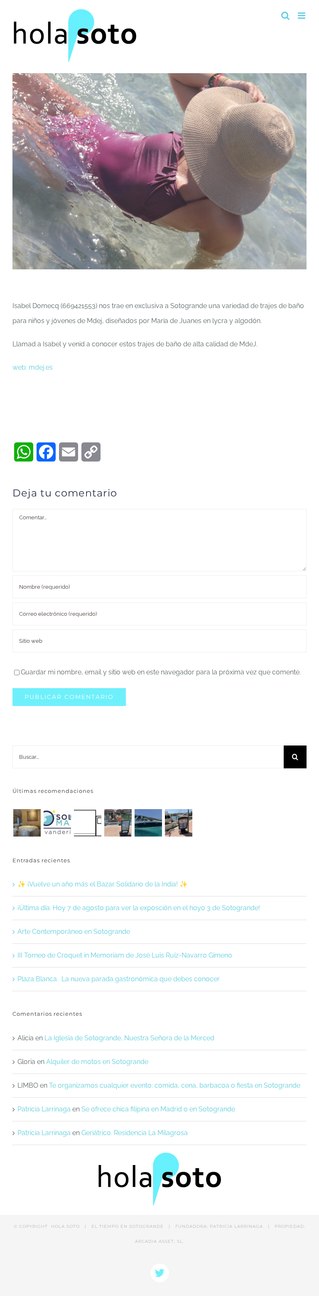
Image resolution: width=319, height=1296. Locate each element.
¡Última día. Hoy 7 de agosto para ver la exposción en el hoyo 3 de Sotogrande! (138, 908)
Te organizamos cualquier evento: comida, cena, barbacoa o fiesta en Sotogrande (174, 1085)
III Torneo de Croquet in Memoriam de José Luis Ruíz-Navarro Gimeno (124, 955)
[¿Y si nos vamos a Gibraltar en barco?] (117, 823)
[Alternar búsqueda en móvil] (285, 15)
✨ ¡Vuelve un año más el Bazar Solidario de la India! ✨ (102, 884)
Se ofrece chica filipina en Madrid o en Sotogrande (158, 1109)
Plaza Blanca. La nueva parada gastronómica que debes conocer (118, 979)
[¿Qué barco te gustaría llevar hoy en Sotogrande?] (148, 823)
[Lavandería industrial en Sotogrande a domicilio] (57, 823)
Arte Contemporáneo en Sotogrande (73, 932)
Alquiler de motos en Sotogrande (97, 1062)
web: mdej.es (32, 367)
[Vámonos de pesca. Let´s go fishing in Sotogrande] (178, 823)
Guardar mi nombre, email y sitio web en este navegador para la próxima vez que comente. (161, 672)
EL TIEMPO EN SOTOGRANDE (127, 1226)
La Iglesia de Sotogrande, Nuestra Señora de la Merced (129, 1038)
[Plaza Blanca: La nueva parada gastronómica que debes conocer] (26, 823)
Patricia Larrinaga (44, 1109)
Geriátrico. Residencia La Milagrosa (134, 1133)
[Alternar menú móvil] (302, 15)
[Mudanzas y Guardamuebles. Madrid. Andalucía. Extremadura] (87, 823)
